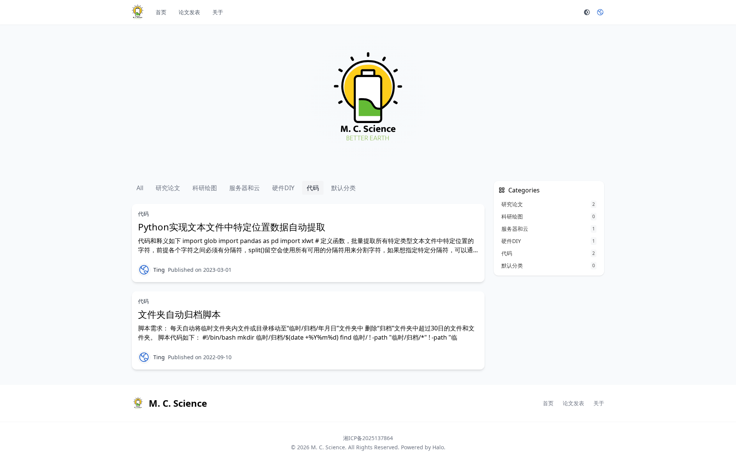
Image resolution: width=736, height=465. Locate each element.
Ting (159, 269)
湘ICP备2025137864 (368, 438)
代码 (313, 188)
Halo (438, 447)
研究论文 (168, 188)
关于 (217, 12)
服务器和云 (244, 188)
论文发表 (189, 12)
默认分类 (343, 188)
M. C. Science (328, 447)
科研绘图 (204, 188)
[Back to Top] (711, 440)
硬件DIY (283, 188)
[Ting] (144, 270)
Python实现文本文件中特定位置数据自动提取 (231, 226)
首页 (161, 12)
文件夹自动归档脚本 (179, 314)
